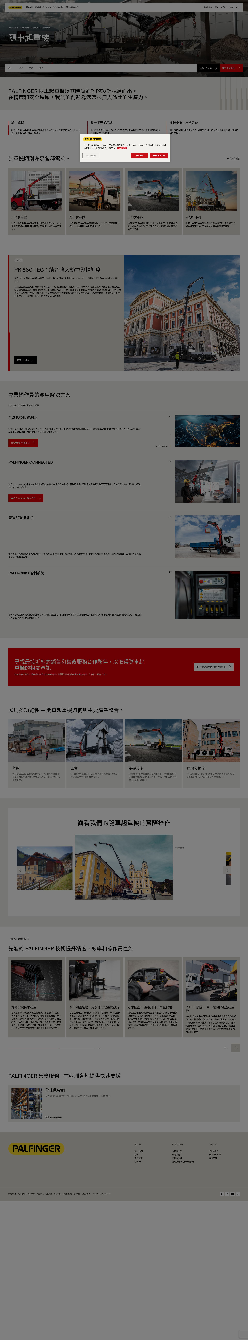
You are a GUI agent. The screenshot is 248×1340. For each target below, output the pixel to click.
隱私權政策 (122, 148)
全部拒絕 (139, 156)
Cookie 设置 (91, 156)
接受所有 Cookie (159, 156)
